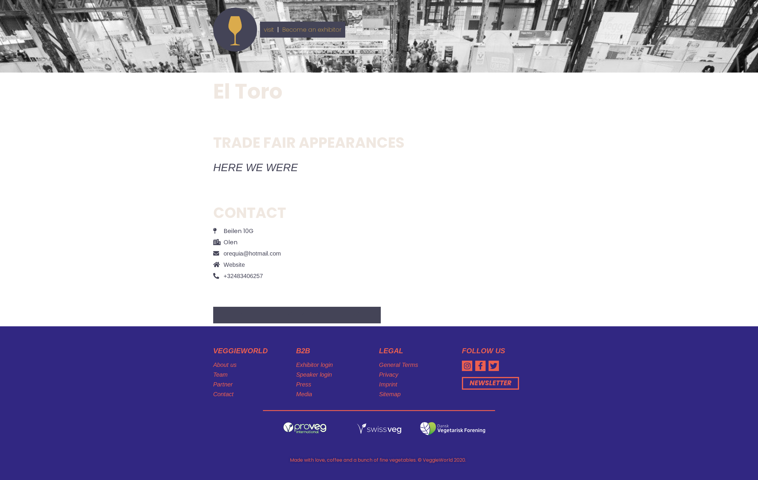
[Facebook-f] (480, 366)
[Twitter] (494, 366)
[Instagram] (467, 366)
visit (269, 29)
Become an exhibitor (311, 29)
